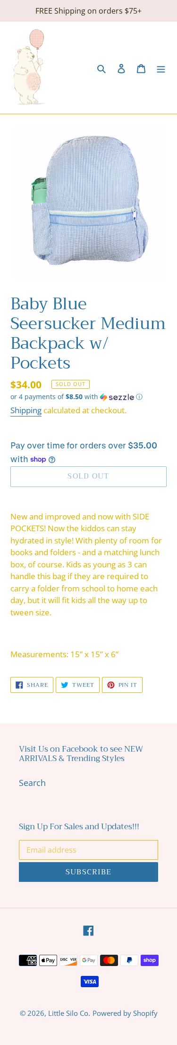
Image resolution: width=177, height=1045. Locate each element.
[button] (76, 396)
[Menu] (161, 67)
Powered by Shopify (125, 1013)
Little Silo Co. (69, 1013)
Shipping (26, 410)
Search (32, 782)
